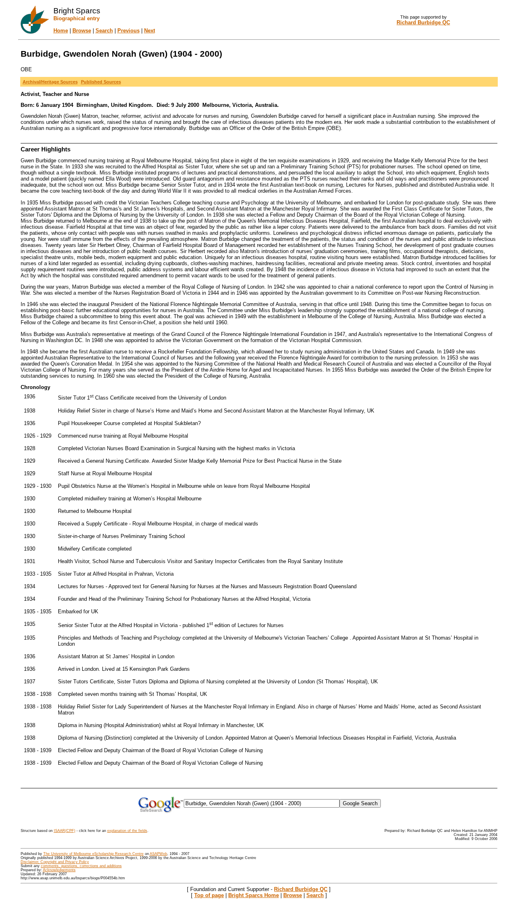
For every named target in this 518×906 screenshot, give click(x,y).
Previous (128, 31)
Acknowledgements (59, 870)
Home (60, 31)
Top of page (209, 895)
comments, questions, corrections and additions (81, 866)
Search (104, 31)
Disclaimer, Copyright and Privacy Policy (55, 862)
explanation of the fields (127, 831)
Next (149, 31)
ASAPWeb (158, 854)
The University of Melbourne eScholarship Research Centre (93, 854)
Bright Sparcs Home (253, 895)
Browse (81, 31)
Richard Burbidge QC (300, 889)
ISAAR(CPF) (64, 831)
